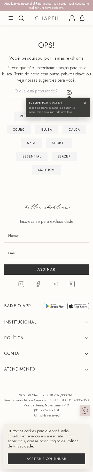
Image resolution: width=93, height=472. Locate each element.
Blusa (46, 129)
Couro (19, 129)
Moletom (46, 170)
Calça (74, 129)
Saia (31, 143)
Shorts (59, 143)
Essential (31, 156)
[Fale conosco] (85, 410)
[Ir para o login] (72, 18)
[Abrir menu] (11, 18)
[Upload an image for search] (69, 92)
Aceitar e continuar (46, 459)
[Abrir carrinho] (82, 18)
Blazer (64, 156)
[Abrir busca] (21, 18)
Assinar (46, 269)
